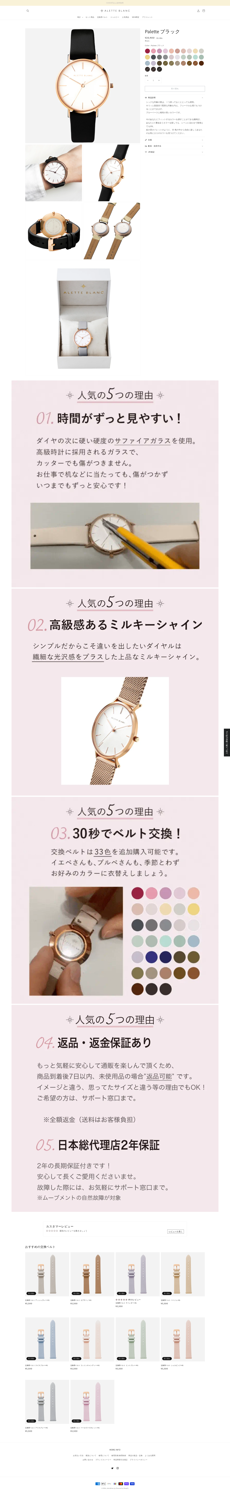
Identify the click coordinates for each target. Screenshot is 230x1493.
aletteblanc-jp (111, 1488)
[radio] (147, 51)
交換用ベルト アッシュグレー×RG (37, 1300)
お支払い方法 (78, 1456)
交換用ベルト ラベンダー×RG (126, 1303)
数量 (146, 76)
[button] (27, 10)
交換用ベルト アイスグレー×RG (36, 1428)
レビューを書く (176, 1231)
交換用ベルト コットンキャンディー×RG (85, 1365)
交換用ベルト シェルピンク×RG (172, 1365)
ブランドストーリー (103, 1460)
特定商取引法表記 (121, 1460)
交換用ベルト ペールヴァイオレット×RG (85, 1428)
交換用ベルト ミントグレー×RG (127, 1365)
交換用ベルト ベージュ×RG (170, 1300)
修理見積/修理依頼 (118, 1456)
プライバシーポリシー (138, 1460)
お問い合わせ (88, 1460)
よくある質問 (150, 1456)
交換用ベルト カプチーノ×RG (81, 1300)
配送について (91, 1456)
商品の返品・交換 (135, 1456)
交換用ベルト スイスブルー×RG (36, 1365)
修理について (104, 1456)
